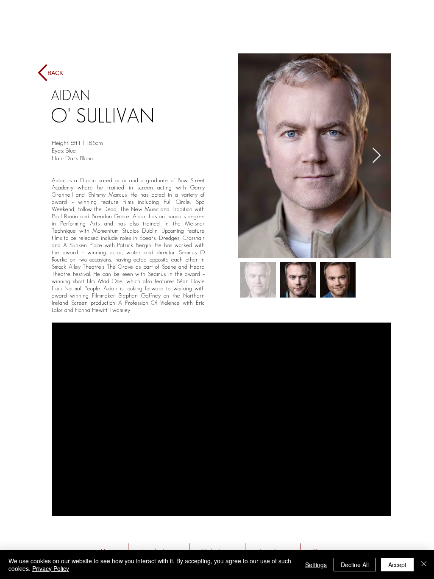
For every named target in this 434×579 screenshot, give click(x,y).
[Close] (424, 564)
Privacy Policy (50, 568)
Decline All (355, 564)
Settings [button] (316, 564)
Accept (397, 564)
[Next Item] (376, 156)
